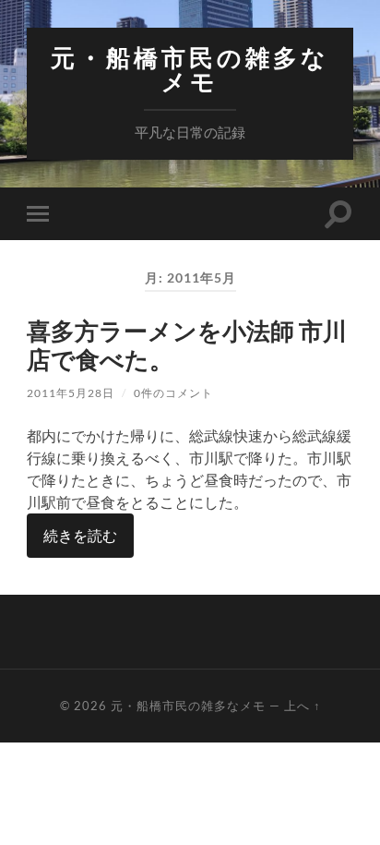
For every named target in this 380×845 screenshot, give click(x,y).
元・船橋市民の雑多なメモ (190, 69)
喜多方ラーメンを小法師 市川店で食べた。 (187, 345)
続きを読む (80, 535)
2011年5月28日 (70, 393)
